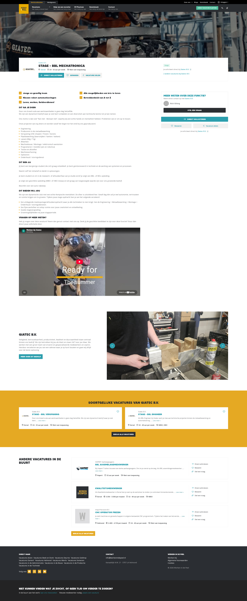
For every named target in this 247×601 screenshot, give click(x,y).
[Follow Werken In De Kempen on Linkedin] (39, 571)
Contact (113, 8)
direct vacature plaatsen (207, 8)
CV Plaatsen (80, 8)
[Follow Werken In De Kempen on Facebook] (29, 571)
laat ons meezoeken (48, 593)
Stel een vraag (195, 110)
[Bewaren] (118, 411)
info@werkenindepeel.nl (116, 558)
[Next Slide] (222, 345)
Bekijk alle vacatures (123, 434)
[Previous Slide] (112, 345)
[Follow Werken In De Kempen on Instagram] (34, 571)
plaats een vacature (90, 593)
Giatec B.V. (42, 63)
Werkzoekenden (37, 2)
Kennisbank (97, 8)
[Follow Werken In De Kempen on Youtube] (44, 571)
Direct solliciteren (52, 75)
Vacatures (40, 8)
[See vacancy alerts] (227, 8)
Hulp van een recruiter (62, 8)
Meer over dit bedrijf (31, 357)
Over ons (187, 2)
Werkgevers (51, 2)
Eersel (43, 70)
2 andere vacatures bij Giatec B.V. (176, 74)
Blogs (196, 2)
